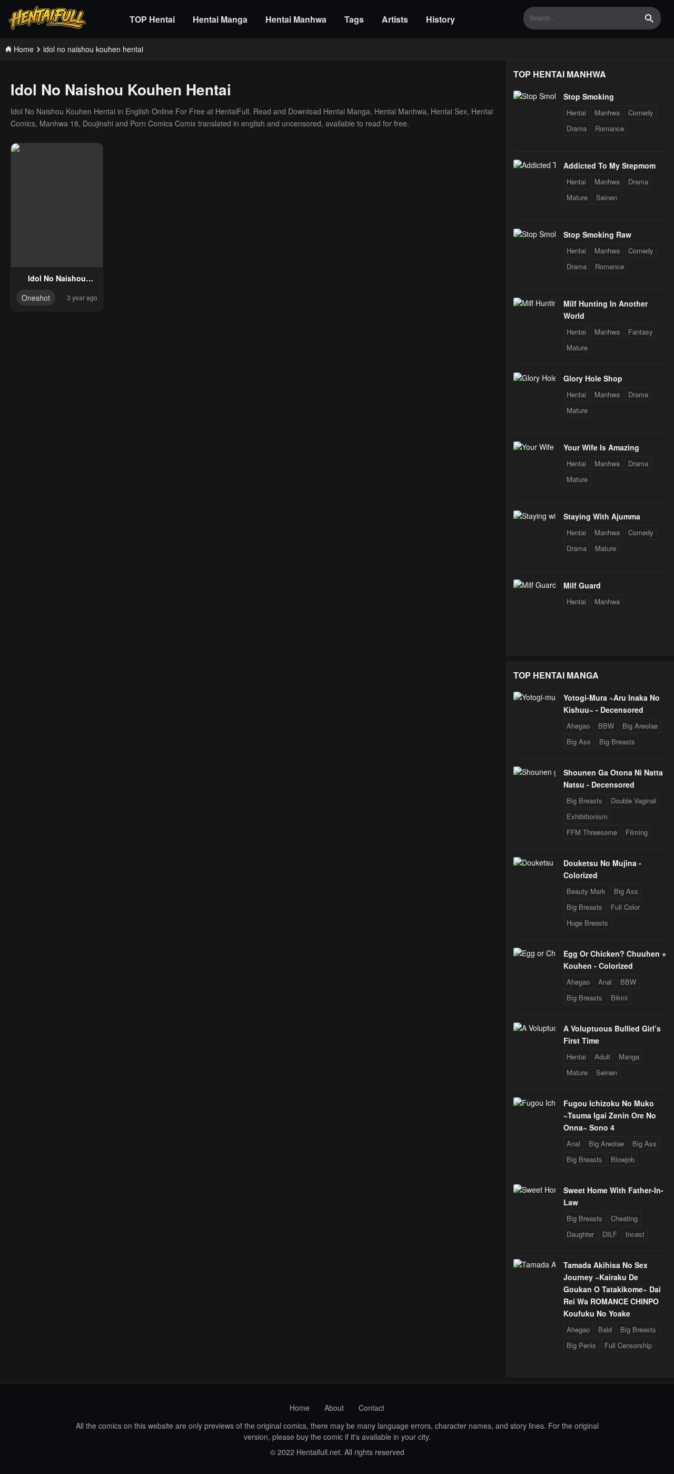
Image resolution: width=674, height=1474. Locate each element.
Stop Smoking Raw (597, 234)
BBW (606, 726)
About (334, 1407)
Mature (577, 197)
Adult (602, 1057)
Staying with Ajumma (601, 516)
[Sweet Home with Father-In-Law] (534, 1189)
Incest (635, 1234)
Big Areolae (640, 726)
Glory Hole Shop (592, 378)
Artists (395, 19)
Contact (371, 1407)
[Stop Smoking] (534, 96)
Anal (605, 982)
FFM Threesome (592, 832)
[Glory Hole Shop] (534, 377)
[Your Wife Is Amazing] (534, 446)
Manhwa (607, 112)
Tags (354, 19)
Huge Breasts (587, 923)
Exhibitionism (587, 816)
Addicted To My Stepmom (609, 165)
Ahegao (578, 726)
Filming (637, 832)
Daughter (580, 1234)
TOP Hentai (152, 19)
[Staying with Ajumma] (534, 515)
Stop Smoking (588, 96)
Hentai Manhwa (295, 19)
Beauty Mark (586, 891)
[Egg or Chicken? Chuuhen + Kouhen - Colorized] (534, 953)
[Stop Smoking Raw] (534, 234)
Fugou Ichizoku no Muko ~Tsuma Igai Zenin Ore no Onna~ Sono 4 (609, 1115)
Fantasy (640, 332)
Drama (577, 128)
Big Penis (581, 1345)
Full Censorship (628, 1345)
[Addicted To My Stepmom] (534, 165)
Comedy (640, 112)
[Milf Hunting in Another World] (534, 303)
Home (300, 1407)
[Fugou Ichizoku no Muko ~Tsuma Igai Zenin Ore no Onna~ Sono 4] (534, 1102)
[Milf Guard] (534, 584)
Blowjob (623, 1159)
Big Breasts (617, 741)
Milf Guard (582, 585)
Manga (629, 1057)
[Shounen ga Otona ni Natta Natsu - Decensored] (534, 772)
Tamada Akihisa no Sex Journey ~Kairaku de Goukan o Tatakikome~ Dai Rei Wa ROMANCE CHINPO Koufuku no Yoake (612, 1289)
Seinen (606, 197)
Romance (609, 128)
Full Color (625, 907)
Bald (605, 1329)
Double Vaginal (633, 800)
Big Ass (579, 741)
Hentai (576, 112)
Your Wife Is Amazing (601, 447)
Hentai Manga (220, 19)
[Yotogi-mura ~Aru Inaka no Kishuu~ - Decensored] (534, 697)
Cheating (624, 1218)
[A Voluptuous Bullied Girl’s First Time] (534, 1028)
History (440, 19)
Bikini (619, 998)
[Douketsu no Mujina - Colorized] (534, 862)
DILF (609, 1234)
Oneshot (36, 297)
